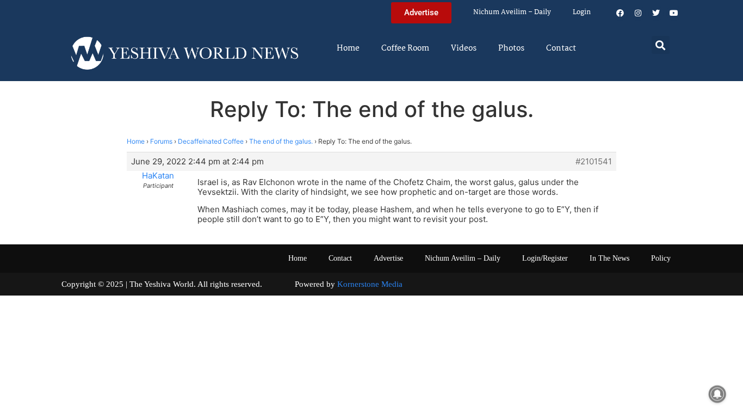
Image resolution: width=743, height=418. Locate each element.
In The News (609, 258)
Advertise (388, 258)
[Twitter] (656, 13)
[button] (661, 45)
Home (348, 48)
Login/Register (545, 258)
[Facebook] (620, 13)
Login (582, 12)
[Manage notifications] (717, 394)
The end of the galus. (281, 141)
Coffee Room (405, 48)
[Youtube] (674, 13)
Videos (463, 48)
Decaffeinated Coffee (211, 141)
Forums (161, 141)
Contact (561, 48)
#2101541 (593, 162)
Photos (511, 48)
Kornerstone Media (370, 284)
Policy (661, 258)
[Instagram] (638, 13)
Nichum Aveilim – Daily (512, 12)
